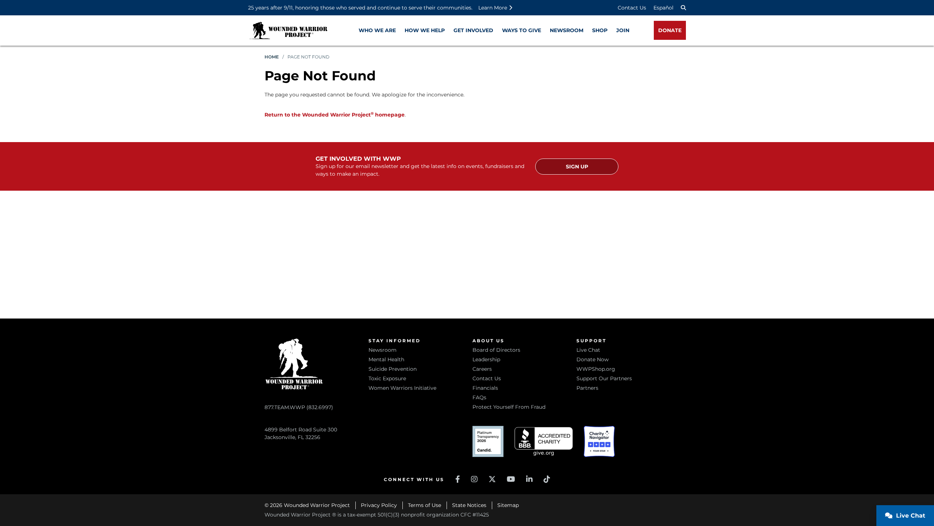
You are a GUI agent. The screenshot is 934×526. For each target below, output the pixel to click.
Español (663, 7)
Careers (482, 369)
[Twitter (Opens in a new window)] (492, 479)
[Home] (288, 30)
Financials (485, 388)
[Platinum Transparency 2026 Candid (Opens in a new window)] (487, 441)
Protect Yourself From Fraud (508, 407)
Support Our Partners (604, 378)
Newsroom (382, 350)
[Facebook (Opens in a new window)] (457, 479)
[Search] (683, 7)
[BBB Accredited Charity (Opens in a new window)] (543, 441)
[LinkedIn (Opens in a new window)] (529, 479)
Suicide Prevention (392, 369)
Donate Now (592, 359)
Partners (587, 388)
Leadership (486, 359)
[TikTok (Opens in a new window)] (547, 479)
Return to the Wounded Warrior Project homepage (335, 114)
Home (272, 57)
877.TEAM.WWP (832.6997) (299, 407)
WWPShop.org (595, 369)
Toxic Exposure (387, 378)
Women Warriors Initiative (402, 388)
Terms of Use (424, 505)
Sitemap (508, 505)
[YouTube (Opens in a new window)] (511, 479)
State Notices (469, 505)
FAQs (479, 397)
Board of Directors (496, 350)
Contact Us (632, 7)
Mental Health (386, 359)
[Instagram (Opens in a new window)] (474, 479)
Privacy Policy (379, 505)
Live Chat (588, 350)
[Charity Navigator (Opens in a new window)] (599, 441)
